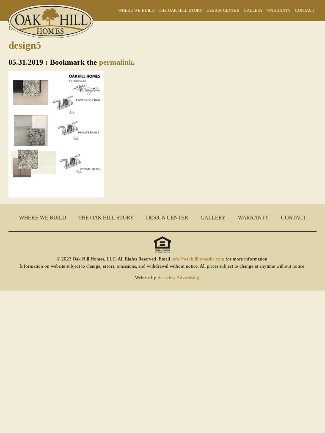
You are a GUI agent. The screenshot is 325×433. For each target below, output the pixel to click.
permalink (116, 62)
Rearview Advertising (178, 277)
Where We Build (136, 10)
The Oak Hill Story (180, 10)
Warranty (279, 10)
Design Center (223, 10)
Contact (304, 10)
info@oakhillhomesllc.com (197, 258)
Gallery (253, 10)
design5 (24, 45)
